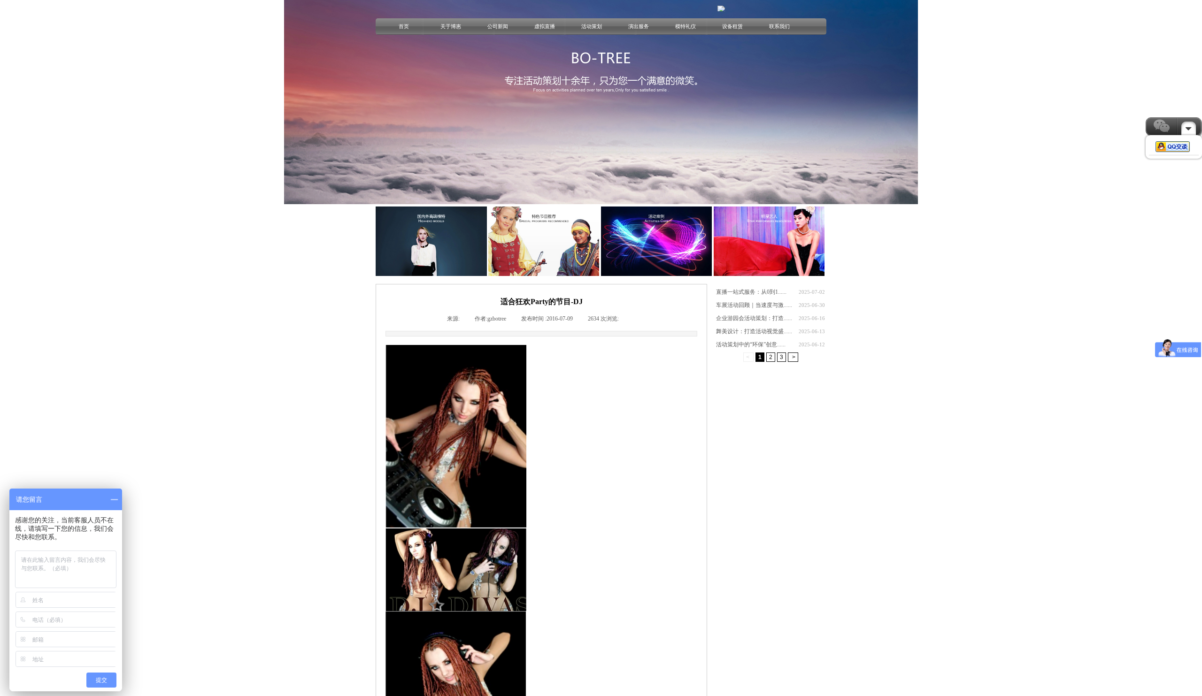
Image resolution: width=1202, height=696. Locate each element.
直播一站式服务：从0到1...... (751, 292)
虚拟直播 (544, 26)
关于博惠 (450, 26)
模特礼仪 (685, 26)
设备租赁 (732, 26)
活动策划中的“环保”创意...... (751, 344)
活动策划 (591, 26)
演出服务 (638, 26)
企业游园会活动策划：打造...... (754, 318)
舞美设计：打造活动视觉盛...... (754, 331)
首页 (404, 26)
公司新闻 (497, 26)
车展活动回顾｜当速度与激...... (754, 305)
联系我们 (779, 26)
